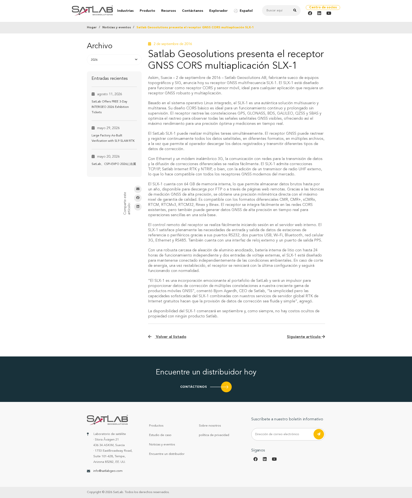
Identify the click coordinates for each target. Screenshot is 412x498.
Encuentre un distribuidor (167, 454)
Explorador (218, 11)
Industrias (125, 11)
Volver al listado (170, 337)
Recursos (168, 11)
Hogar (92, 27)
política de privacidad (214, 435)
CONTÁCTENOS (193, 386)
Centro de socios (323, 7)
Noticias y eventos (116, 27)
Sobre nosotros (210, 425)
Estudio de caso (160, 435)
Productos (156, 425)
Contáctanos (192, 11)
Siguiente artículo (304, 337)
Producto (147, 11)
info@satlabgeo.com (108, 471)
